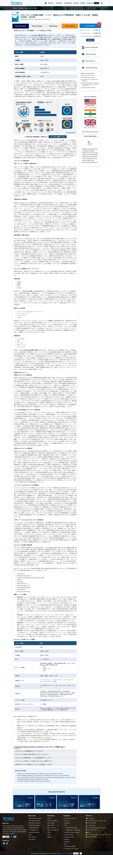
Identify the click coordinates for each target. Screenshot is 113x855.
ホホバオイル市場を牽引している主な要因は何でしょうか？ (33, 758)
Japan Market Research (35, 823)
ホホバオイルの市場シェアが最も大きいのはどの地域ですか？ (34, 761)
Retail (65, 844)
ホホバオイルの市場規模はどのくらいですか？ (29, 751)
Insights (82, 3)
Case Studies (32, 839)
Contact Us (90, 3)
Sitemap (50, 837)
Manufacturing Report (34, 832)
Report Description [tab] (20, 26)
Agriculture (67, 820)
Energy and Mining (69, 834)
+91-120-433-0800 (92, 836)
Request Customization (91, 47)
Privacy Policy (64, 853)
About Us (76, 3)
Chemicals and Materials (70, 827)
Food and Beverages (69, 837)
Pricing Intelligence (33, 830)
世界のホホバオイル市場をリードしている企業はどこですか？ (34, 764)
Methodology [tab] (53, 26)
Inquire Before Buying (91, 67)
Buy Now (90, 40)
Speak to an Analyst (90, 54)
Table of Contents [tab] (37, 26)
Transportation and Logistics (71, 848)
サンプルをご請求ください (57, 137)
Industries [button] (59, 3)
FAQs (49, 832)
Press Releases (33, 837)
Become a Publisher (53, 830)
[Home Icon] (45, 3)
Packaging (67, 841)
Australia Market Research (35, 818)
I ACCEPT (76, 853)
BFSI (65, 825)
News (49, 834)
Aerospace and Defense (70, 818)
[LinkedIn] (4, 843)
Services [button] (51, 3)
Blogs (30, 834)
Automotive (67, 823)
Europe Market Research (35, 825)
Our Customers (51, 827)
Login (96, 3)
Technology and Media (69, 846)
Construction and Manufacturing (72, 830)
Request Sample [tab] (70, 26)
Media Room (68, 3)
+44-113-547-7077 (92, 830)
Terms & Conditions (52, 820)
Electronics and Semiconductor (72, 832)
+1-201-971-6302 (91, 823)
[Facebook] (7, 843)
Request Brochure (90, 61)
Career (49, 818)
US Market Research (34, 827)
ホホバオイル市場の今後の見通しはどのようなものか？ (32, 754)
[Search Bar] (101, 3)
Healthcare (67, 839)
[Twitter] (10, 843)
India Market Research (34, 820)
